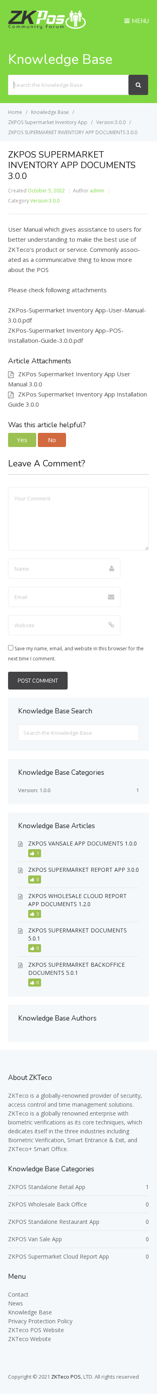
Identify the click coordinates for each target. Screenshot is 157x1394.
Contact (18, 1294)
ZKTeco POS (66, 1376)
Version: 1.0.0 (34, 790)
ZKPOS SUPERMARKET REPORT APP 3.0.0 (83, 869)
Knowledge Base (30, 1312)
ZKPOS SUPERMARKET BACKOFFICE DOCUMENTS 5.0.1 (76, 968)
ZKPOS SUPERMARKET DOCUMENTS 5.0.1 (77, 934)
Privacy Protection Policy (40, 1321)
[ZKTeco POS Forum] (47, 27)
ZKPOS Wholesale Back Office (47, 1204)
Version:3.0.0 (45, 200)
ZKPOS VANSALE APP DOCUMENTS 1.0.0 (82, 843)
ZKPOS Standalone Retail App (46, 1187)
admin (97, 190)
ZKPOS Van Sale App (35, 1239)
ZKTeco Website (29, 1339)
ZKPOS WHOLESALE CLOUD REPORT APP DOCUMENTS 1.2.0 (77, 900)
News (15, 1303)
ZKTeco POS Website (36, 1330)
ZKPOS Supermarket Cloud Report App (58, 1256)
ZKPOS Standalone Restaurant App (53, 1221)
